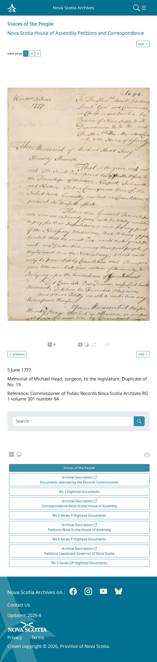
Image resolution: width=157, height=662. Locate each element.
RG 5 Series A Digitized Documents (79, 515)
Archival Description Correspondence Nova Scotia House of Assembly (79, 503)
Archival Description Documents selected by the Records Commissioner (79, 479)
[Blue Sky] (119, 591)
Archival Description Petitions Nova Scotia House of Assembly (79, 527)
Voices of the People (79, 468)
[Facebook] (73, 591)
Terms (37, 637)
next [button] (141, 44)
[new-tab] (11, 455)
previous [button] (18, 354)
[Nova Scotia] (27, 627)
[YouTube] (103, 591)
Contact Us (18, 605)
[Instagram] (88, 591)
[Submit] (139, 421)
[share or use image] (18, 455)
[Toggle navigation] (140, 8)
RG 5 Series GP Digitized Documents (79, 563)
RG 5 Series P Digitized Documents (79, 539)
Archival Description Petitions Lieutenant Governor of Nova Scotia (79, 551)
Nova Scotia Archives (73, 7)
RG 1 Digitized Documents (79, 491)
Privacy (14, 637)
